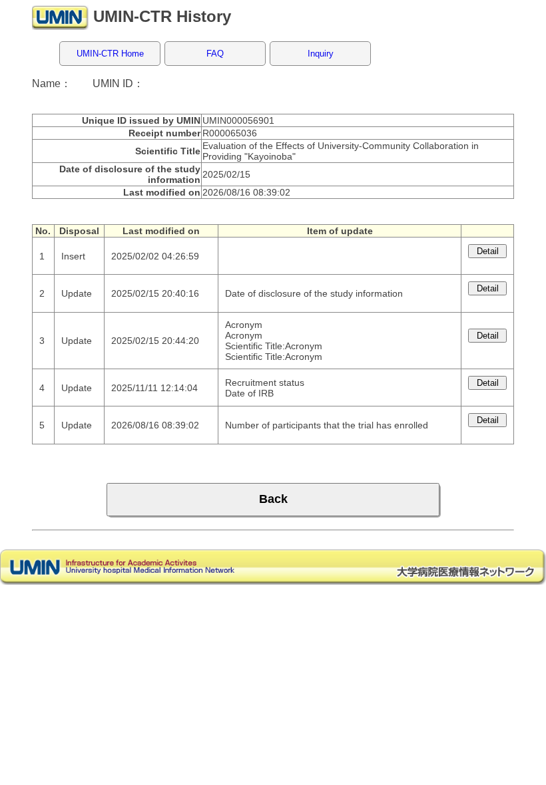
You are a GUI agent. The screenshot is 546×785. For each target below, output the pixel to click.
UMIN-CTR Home (110, 54)
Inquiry (321, 54)
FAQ (215, 54)
